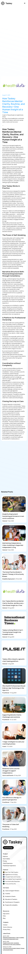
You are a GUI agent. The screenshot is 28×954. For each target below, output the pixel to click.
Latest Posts (6, 933)
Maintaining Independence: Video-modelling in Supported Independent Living (12, 545)
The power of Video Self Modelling (10, 825)
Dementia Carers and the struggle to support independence (10, 771)
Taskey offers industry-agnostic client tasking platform (13, 660)
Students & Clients (10, 896)
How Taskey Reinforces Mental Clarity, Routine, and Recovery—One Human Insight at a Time (13, 603)
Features (5, 856)
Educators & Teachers (11, 899)
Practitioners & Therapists (12, 902)
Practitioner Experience (9, 865)
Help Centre (6, 913)
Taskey (4, 167)
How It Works (6, 859)
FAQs (4, 916)
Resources (6, 911)
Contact (5, 925)
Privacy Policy (6, 929)
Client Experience (7, 863)
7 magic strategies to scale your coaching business (13, 743)
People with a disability (11, 905)
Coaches (7, 893)
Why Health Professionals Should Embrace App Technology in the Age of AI (13, 688)
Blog (4, 918)
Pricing (5, 861)
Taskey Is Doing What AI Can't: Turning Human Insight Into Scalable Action (12, 632)
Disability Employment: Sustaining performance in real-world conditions (13, 516)
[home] (6, 3)
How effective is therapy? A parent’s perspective (11, 799)
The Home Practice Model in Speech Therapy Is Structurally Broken (13, 574)
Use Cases (6, 888)
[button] (25, 3)
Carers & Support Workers (12, 890)
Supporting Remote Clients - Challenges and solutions (12, 716)
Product (5, 854)
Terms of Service (7, 927)
